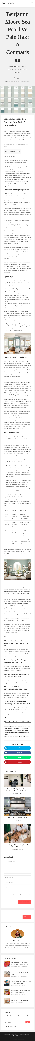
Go (28, 1022)
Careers (28, 1034)
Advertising (7, 1034)
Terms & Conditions (17, 1036)
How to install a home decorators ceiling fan (16, 730)
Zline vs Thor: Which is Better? (17, 818)
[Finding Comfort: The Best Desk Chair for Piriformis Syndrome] (7, 983)
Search (5, 914)
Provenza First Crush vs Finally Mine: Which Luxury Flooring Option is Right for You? (21, 972)
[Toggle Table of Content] (18, 151)
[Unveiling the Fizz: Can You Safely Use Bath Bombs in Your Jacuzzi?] (7, 964)
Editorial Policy (14, 1034)
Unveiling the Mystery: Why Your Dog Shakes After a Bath (17, 846)
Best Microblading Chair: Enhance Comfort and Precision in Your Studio (17, 790)
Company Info (22, 1034)
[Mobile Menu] (32, 3)
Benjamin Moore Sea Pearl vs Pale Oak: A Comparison (17, 81)
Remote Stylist (8, 3)
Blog (14, 69)
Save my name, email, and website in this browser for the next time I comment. (17, 896)
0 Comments (21, 69)
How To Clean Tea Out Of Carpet (19, 1000)
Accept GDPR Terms (11, 1026)
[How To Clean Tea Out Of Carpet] (7, 1001)
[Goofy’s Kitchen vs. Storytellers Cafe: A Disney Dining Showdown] (7, 992)
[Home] (14, 78)
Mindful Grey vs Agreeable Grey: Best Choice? (17, 736)
